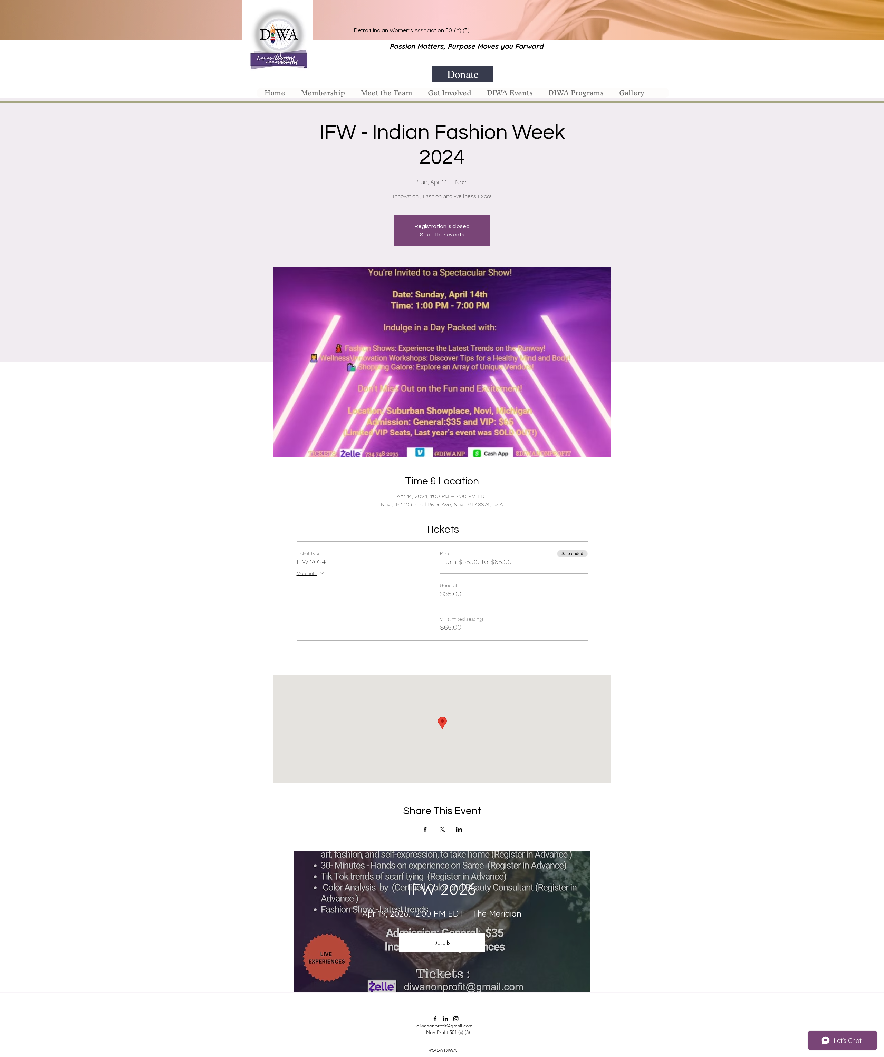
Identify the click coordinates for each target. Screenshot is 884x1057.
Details (442, 942)
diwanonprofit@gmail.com (444, 1026)
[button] (323, 93)
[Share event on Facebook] (425, 829)
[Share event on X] (442, 829)
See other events (442, 234)
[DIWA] (435, 1018)
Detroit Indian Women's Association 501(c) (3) (412, 30)
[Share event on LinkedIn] (459, 829)
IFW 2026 (442, 889)
